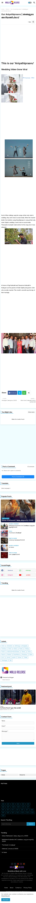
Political (9, 654)
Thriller (25, 657)
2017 (27, 809)
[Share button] (29, 393)
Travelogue (4, 660)
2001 (8, 804)
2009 (18, 807)
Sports (14, 657)
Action (3, 645)
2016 (22, 809)
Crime (9, 648)
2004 (23, 804)
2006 (3, 807)
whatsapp (28, 570)
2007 (8, 807)
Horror (29, 651)
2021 (13, 812)
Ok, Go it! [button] (5, 899)
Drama (15, 648)
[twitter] (15, 864)
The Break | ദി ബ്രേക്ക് (8, 845)
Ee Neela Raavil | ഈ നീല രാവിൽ (10, 708)
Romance (24, 654)
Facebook (13, 392)
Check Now (4, 896)
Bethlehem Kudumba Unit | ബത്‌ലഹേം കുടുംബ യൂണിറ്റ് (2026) (17, 840)
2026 (3, 815)
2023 (22, 812)
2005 (28, 804)
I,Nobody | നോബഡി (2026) (10, 848)
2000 (3, 804)
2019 (3, 812)
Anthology (17, 645)
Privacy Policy (28, 887)
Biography (25, 645)
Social (8, 657)
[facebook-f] (12, 864)
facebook (10, 570)
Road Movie (17, 654)
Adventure (9, 645)
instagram (10, 575)
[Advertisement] (18, 44)
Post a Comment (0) (18, 477)
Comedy (3, 648)
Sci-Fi (2, 657)
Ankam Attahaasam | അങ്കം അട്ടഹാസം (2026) (15, 836)
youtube (28, 575)
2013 (8, 809)
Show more (31, 412)
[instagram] (21, 864)
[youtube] (18, 864)
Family (21, 648)
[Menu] (2, 3)
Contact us (18, 887)
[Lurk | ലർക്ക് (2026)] (4, 555)
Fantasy (27, 648)
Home (2, 9)
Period (3, 654)
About (11, 887)
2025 (32, 812)
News (7, 9)
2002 (13, 804)
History (23, 651)
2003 (18, 804)
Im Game (4, 852)
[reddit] (24, 864)
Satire (30, 654)
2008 (13, 807)
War (11, 660)
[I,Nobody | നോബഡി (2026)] (4, 541)
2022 (17, 812)
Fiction (3, 651)
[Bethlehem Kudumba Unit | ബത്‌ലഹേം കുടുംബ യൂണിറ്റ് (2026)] (4, 526)
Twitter (20, 393)
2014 (12, 809)
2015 (17, 809)
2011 (28, 807)
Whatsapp (24, 393)
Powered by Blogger (8, 677)
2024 (27, 812)
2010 (23, 807)
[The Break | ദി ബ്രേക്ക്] (4, 533)
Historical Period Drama (13, 651)
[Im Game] (4, 548)
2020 (8, 812)
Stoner (19, 657)
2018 (31, 809)
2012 (3, 809)
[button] (30, 3)
